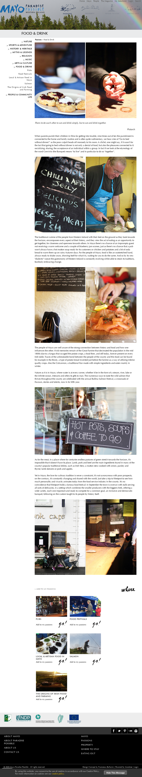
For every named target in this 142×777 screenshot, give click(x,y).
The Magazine (107, 1)
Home (82, 1)
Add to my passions (44, 625)
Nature (28, 42)
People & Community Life (20, 96)
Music (28, 60)
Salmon (28, 84)
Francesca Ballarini (106, 767)
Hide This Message (115, 773)
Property (87, 745)
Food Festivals (25, 74)
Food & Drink (24, 67)
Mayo (89, 1)
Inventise (128, 767)
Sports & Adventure (20, 45)
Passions (38, 40)
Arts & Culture (23, 63)
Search (138, 1)
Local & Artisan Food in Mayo (20, 79)
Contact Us (11, 752)
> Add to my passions (45, 589)
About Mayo (12, 736)
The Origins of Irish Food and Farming (19, 88)
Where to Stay (90, 749)
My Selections (120, 1)
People (96, 1)
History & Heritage (21, 49)
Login (130, 1)
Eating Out (88, 754)
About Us (10, 748)
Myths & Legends (22, 53)
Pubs (29, 70)
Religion (27, 56)
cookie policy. (58, 774)
